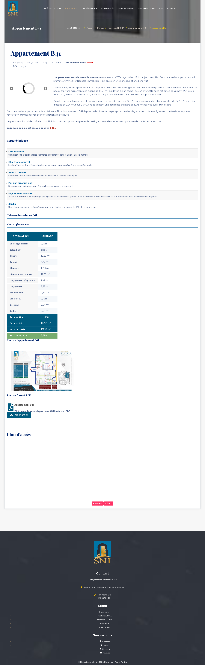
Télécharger (20, 415)
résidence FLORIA (104, 620)
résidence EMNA (105, 616)
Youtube (106, 653)
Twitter (106, 645)
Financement (105, 627)
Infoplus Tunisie (120, 662)
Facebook (106, 641)
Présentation (104, 612)
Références (104, 623)
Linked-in (106, 649)
